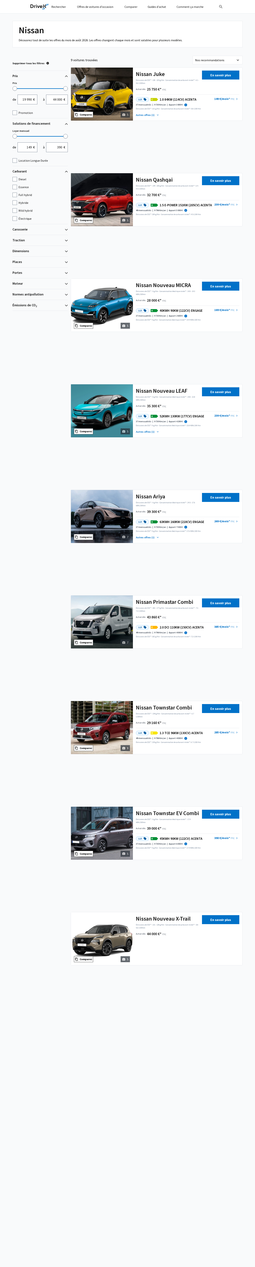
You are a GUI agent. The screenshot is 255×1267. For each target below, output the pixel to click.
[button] (226, 99)
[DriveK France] (39, 7)
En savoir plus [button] (220, 75)
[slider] (15, 88)
